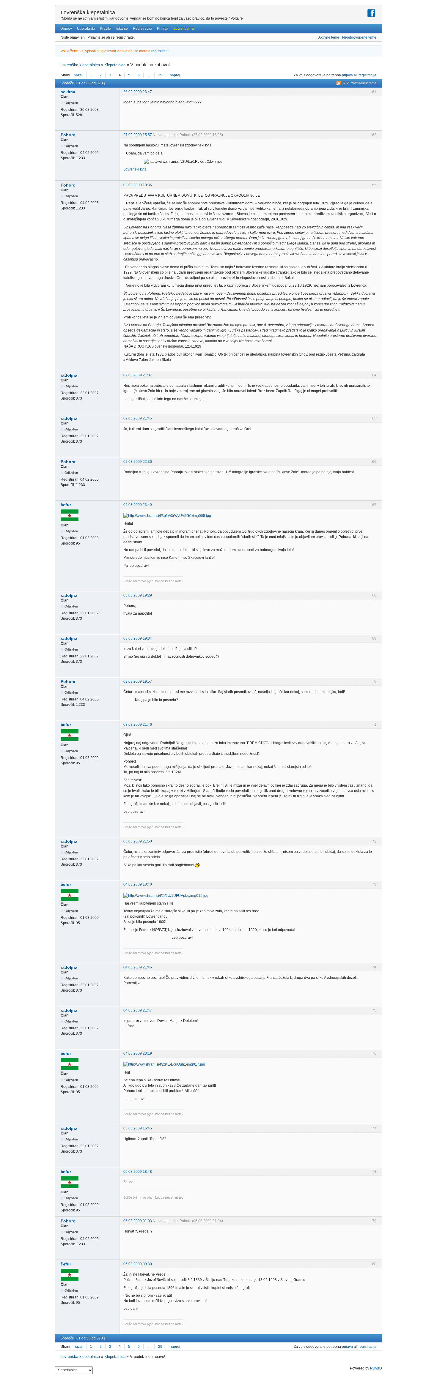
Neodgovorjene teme (359, 37)
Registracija (142, 28)
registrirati (159, 51)
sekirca (68, 91)
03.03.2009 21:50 (137, 841)
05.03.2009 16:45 (137, 1128)
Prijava (162, 28)
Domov (66, 28)
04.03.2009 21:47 (137, 1010)
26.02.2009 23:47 (137, 92)
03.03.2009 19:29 (137, 595)
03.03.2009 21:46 (137, 724)
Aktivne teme (328, 37)
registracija (367, 75)
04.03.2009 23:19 (137, 1053)
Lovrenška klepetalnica (88, 12)
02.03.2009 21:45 (137, 418)
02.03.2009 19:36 (137, 185)
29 (160, 75)
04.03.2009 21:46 (137, 967)
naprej (175, 75)
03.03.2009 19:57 (137, 681)
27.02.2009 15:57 (137, 135)
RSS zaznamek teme (360, 83)
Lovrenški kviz (134, 169)
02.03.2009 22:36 (137, 462)
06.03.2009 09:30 (137, 1264)
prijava (347, 75)
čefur (66, 504)
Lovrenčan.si (183, 28)
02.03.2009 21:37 (137, 375)
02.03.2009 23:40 (137, 505)
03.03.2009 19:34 (137, 638)
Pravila (105, 28)
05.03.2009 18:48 (137, 1172)
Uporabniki (86, 28)
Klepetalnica (114, 65)
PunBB (376, 1368)
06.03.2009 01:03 (137, 1221)
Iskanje (122, 28)
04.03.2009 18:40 (137, 884)
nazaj (78, 75)
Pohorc (68, 134)
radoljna (69, 375)
